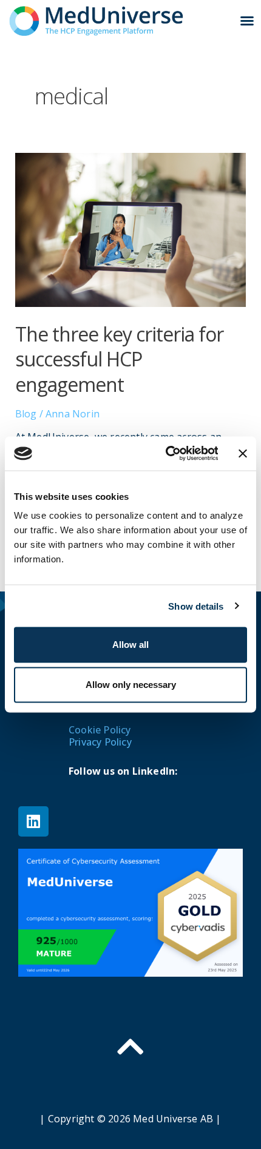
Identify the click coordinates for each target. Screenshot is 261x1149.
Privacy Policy (100, 742)
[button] (247, 21)
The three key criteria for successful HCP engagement (119, 359)
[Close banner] (243, 453)
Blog (26, 413)
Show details (195, 606)
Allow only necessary (131, 684)
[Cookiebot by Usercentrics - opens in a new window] (166, 454)
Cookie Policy (100, 729)
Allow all (130, 644)
